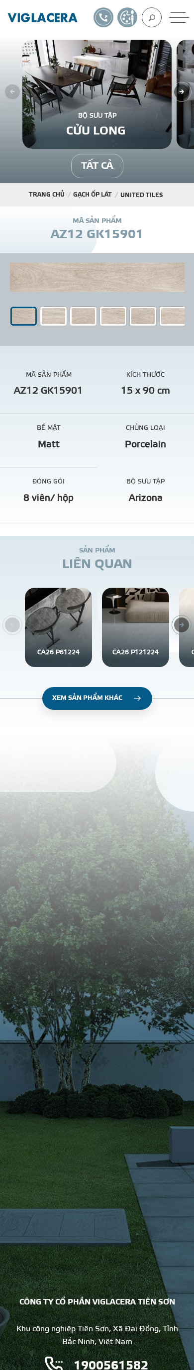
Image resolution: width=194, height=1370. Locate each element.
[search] (152, 17)
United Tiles (141, 195)
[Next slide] (182, 92)
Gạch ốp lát (92, 194)
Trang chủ (47, 194)
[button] (53, 316)
